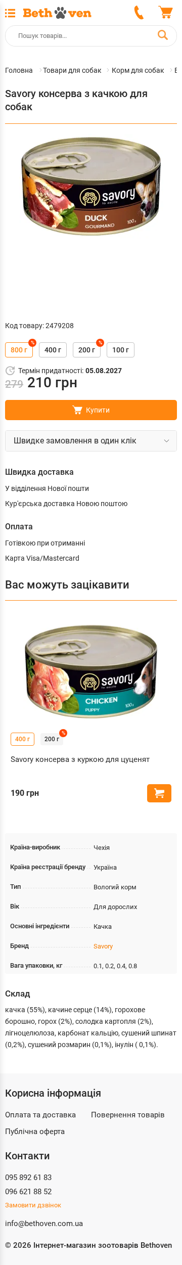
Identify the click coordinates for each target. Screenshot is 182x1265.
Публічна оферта (35, 1131)
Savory (103, 946)
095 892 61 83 (28, 1177)
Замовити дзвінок (33, 1205)
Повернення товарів (128, 1114)
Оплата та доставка (40, 1114)
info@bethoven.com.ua (44, 1223)
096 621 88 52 (28, 1191)
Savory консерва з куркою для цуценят (80, 759)
